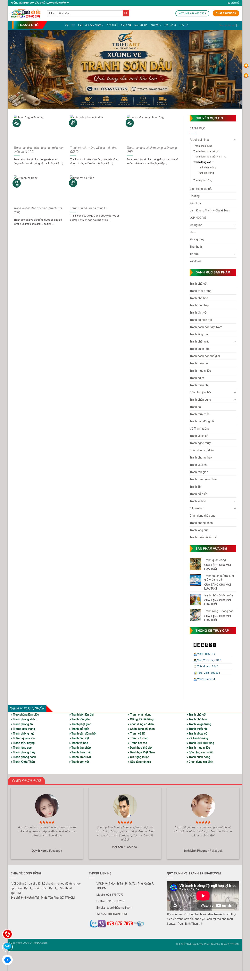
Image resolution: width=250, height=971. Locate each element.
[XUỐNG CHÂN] (246, 75)
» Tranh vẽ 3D (136, 733)
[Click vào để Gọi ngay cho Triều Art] (125, 923)
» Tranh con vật (79, 761)
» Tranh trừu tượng (23, 743)
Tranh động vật (202, 162)
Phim (193, 232)
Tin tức (194, 254)
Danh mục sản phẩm (89, 25)
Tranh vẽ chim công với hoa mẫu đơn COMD (93, 150)
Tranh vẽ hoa (198, 501)
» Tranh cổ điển (79, 729)
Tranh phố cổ (198, 283)
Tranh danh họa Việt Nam (207, 156)
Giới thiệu (112, 25)
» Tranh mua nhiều (198, 747)
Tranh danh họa (200, 349)
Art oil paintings (200, 139)
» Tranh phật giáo (80, 724)
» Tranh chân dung (139, 714)
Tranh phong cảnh (201, 523)
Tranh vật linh (198, 465)
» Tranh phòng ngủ (22, 733)
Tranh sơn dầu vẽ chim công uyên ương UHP (152, 150)
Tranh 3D (195, 486)
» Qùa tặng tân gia (139, 761)
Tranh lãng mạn (199, 334)
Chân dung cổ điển (202, 450)
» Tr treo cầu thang (23, 729)
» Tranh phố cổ (196, 714)
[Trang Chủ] (29, 25)
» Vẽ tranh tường (197, 738)
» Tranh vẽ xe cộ (197, 733)
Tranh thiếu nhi (199, 385)
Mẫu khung (140, 25)
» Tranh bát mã (137, 743)
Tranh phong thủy (201, 457)
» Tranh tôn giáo (79, 719)
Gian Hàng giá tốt (201, 189)
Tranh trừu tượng (200, 291)
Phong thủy (197, 239)
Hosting (195, 196)
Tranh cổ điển (198, 494)
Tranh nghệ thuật (200, 443)
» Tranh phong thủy (23, 752)
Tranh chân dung (202, 145)
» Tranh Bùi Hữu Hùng (200, 743)
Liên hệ (183, 25)
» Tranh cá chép (138, 738)
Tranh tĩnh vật (198, 312)
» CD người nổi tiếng (141, 719)
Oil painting (197, 508)
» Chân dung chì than (141, 729)
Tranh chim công (206, 167)
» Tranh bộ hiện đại (81, 714)
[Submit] (126, 13)
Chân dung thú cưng (202, 515)
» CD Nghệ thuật (138, 757)
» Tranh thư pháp (80, 747)
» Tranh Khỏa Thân (23, 761)
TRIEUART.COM (117, 914)
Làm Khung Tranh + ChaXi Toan (210, 210)
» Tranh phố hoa (197, 719)
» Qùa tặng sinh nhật (200, 752)
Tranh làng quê (199, 530)
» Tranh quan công (198, 757)
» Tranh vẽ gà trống (199, 724)
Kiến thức (196, 203)
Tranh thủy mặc (200, 414)
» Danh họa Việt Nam (141, 752)
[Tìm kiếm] (67, 25)
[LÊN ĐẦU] (246, 65)
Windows (195, 261)
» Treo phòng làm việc (25, 714)
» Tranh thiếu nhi (197, 729)
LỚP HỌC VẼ (170, 25)
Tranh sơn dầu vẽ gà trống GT (89, 208)
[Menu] (73, 25)
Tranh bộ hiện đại (201, 320)
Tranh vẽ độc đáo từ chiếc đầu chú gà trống (38, 210)
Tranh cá (195, 407)
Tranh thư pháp (199, 305)
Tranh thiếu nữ (199, 363)
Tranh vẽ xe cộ (199, 436)
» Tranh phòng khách (24, 719)
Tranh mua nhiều (200, 370)
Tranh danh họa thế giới (206, 151)
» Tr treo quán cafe (23, 738)
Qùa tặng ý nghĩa (200, 392)
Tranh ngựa (197, 378)
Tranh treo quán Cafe (203, 479)
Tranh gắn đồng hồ (202, 421)
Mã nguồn (196, 225)
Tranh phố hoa (199, 298)
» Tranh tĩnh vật (79, 738)
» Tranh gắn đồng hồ (82, 733)
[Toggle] (234, 140)
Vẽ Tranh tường (200, 428)
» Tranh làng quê (21, 747)
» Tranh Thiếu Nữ (80, 757)
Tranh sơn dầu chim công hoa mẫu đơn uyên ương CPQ (38, 150)
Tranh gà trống (205, 172)
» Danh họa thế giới (140, 747)
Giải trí (155, 25)
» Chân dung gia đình (200, 761)
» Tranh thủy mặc (80, 752)
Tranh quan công (202, 180)
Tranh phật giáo (200, 341)
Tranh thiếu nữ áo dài (203, 537)
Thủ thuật (196, 246)
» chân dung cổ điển (141, 724)
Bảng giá (126, 25)
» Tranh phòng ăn (22, 724)
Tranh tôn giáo (199, 472)
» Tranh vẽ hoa (78, 743)
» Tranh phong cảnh (23, 757)
